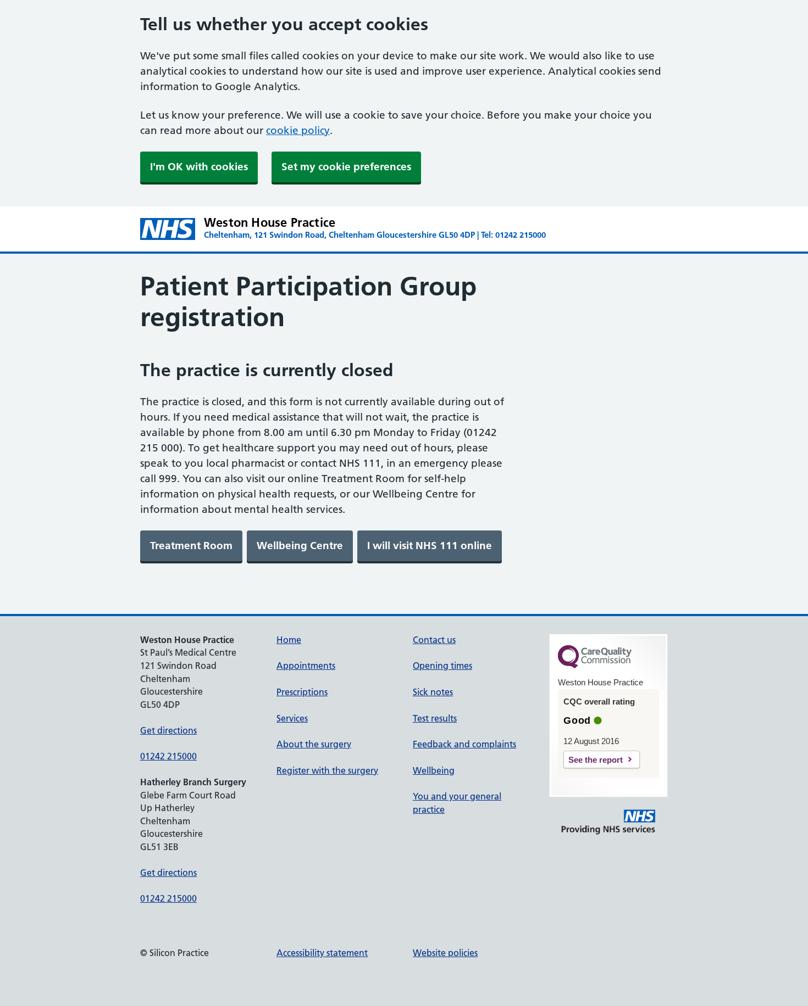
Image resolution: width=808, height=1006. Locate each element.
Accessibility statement (322, 952)
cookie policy (298, 130)
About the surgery (313, 744)
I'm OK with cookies (199, 166)
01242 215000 (168, 756)
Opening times (442, 665)
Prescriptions (302, 691)
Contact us (434, 639)
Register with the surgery (327, 770)
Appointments (305, 665)
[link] (191, 545)
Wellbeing (434, 770)
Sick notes (433, 691)
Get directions (168, 730)
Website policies (445, 952)
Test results (435, 718)
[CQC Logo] (595, 665)
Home (288, 639)
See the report (595, 759)
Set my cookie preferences (346, 166)
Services (292, 718)
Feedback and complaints (464, 744)
